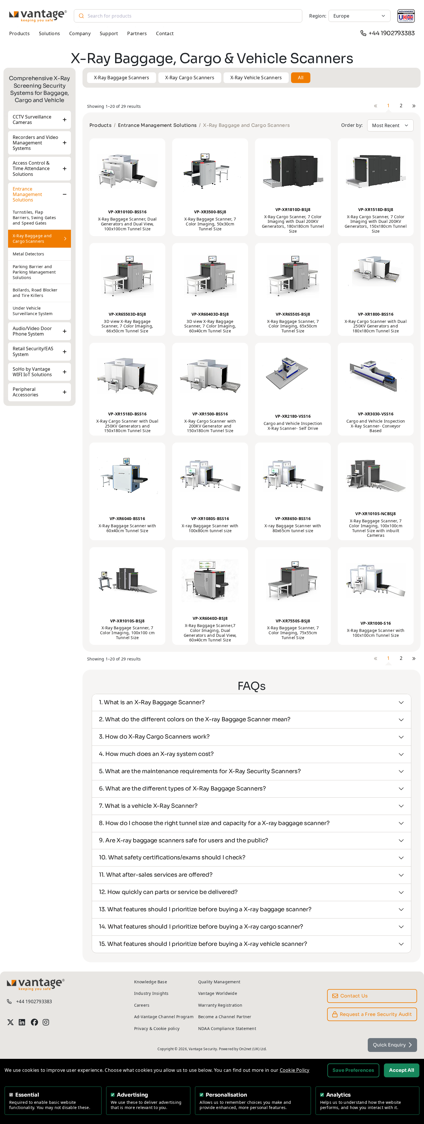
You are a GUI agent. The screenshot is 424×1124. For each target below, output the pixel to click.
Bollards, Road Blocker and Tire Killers (35, 292)
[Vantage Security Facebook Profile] (34, 1022)
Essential (27, 1095)
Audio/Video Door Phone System (32, 331)
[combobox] (188, 15)
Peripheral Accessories (25, 392)
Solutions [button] (49, 33)
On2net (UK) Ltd (252, 1048)
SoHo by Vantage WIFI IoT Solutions (32, 372)
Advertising (132, 1095)
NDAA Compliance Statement (227, 1028)
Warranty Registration (220, 1005)
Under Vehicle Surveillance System (33, 310)
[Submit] (81, 16)
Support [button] (109, 33)
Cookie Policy (294, 1070)
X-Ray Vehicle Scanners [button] (256, 77)
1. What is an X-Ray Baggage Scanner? (152, 702)
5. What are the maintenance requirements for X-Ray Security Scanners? (200, 771)
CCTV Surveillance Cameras (32, 119)
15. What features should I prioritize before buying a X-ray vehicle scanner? (203, 944)
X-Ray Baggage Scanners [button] (121, 77)
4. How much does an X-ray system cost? (156, 754)
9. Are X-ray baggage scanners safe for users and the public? (183, 840)
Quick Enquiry (389, 1045)
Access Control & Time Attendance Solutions (31, 168)
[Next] (414, 105)
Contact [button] (165, 33)
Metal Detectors (28, 254)
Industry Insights (151, 993)
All (300, 77)
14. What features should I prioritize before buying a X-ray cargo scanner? (201, 926)
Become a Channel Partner (225, 1016)
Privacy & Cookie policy (157, 1028)
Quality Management (219, 981)
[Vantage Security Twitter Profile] (10, 1022)
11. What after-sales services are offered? (155, 874)
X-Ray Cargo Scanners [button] (189, 77)
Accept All (401, 1070)
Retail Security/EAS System (33, 351)
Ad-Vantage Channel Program (164, 1016)
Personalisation (226, 1095)
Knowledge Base (150, 981)
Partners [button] (137, 33)
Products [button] (19, 33)
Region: (317, 16)
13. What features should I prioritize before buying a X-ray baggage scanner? (205, 909)
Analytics (338, 1095)
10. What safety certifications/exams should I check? (172, 857)
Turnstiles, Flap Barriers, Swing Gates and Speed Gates (34, 217)
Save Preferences (353, 1070)
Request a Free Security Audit (376, 1014)
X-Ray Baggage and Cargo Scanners (32, 238)
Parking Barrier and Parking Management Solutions (34, 272)
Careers (142, 1005)
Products (100, 125)
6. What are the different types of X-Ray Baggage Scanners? (182, 788)
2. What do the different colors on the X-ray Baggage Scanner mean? (194, 719)
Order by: (352, 125)
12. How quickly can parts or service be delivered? (168, 892)
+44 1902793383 (392, 33)
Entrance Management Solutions (27, 194)
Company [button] (80, 33)
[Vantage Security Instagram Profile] (46, 1022)
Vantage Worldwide (217, 993)
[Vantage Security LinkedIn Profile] (22, 1022)
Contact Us (354, 996)
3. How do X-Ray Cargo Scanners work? (154, 736)
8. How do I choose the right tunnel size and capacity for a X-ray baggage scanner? (214, 823)
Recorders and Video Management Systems (35, 142)
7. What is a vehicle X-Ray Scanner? (148, 805)
